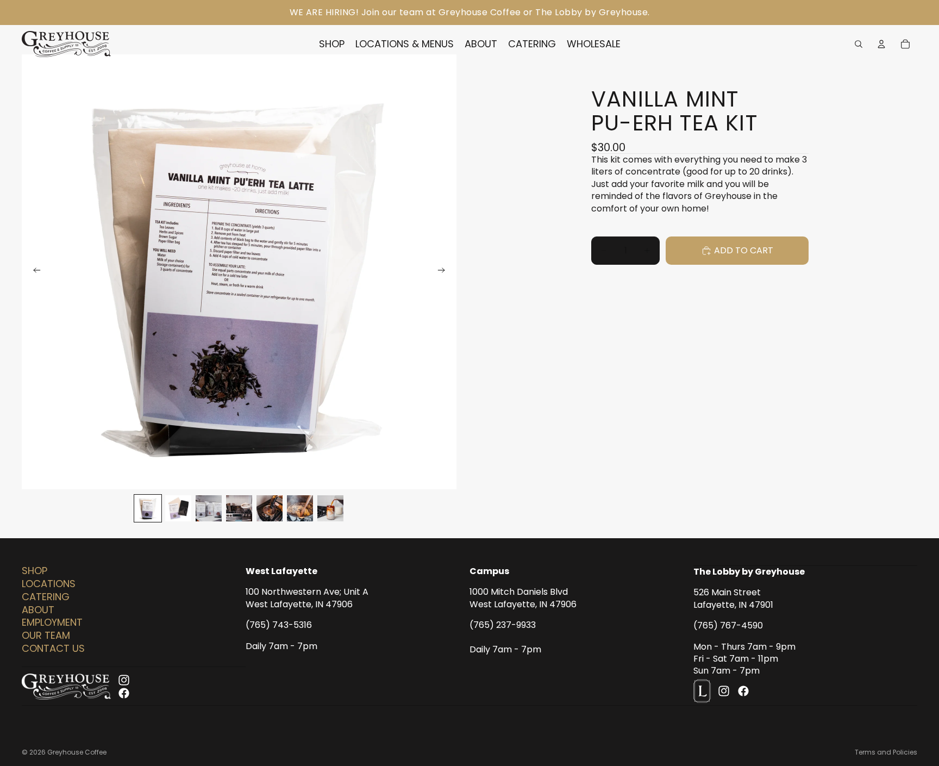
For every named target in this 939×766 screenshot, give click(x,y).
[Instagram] (123, 680)
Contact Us (53, 648)
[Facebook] (123, 693)
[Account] (881, 44)
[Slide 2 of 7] (178, 508)
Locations (49, 583)
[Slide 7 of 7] (330, 508)
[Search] (859, 44)
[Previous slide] (34, 272)
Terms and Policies (886, 752)
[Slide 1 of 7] (148, 508)
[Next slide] (444, 272)
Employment (52, 623)
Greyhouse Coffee (77, 752)
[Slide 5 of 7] (269, 508)
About (38, 609)
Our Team (46, 635)
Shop (34, 570)
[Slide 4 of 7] (239, 508)
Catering (46, 596)
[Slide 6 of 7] (300, 508)
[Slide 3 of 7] (209, 508)
